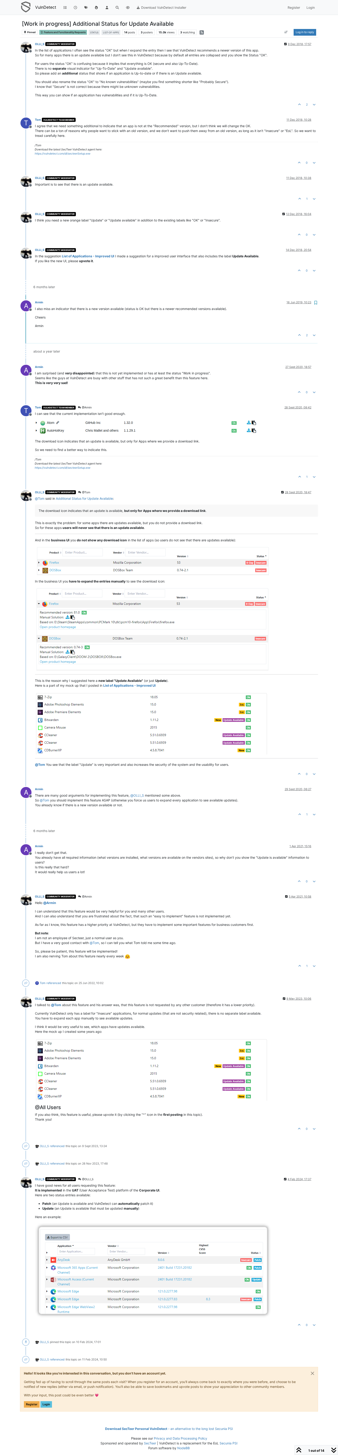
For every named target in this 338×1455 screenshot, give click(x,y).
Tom (38, 119)
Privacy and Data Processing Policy (180, 1438)
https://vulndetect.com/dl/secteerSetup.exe (62, 153)
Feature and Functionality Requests (64, 32)
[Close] (312, 1373)
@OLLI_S (87, 1179)
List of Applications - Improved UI (88, 256)
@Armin (86, 407)
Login (46, 1404)
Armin (39, 302)
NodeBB (183, 1448)
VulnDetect (45, 7)
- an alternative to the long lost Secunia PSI (169, 1429)
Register (31, 1404)
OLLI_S (39, 44)
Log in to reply (305, 32)
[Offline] (27, 47)
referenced (53, 983)
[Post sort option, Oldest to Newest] (286, 32)
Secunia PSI (229, 1443)
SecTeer (150, 1443)
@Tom (85, 492)
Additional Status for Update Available (84, 498)
